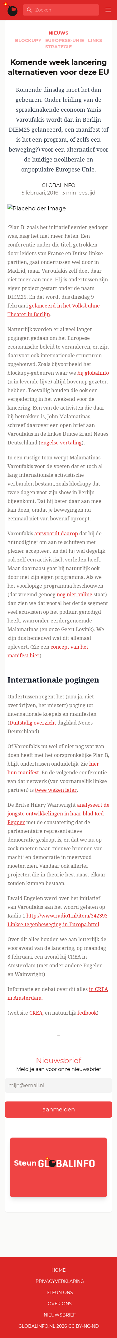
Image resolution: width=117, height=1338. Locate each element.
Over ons (60, 1304)
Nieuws (58, 33)
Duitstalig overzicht (32, 722)
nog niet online (74, 594)
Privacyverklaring (60, 1281)
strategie (58, 46)
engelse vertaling (61, 442)
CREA (35, 1012)
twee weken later (56, 789)
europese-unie (65, 40)
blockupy (29, 40)
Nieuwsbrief (60, 1315)
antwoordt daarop (56, 533)
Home (58, 1270)
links (95, 40)
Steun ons (60, 1292)
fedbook (86, 1012)
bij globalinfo (92, 372)
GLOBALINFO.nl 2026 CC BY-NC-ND (58, 1326)
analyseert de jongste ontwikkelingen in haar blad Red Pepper (58, 813)
